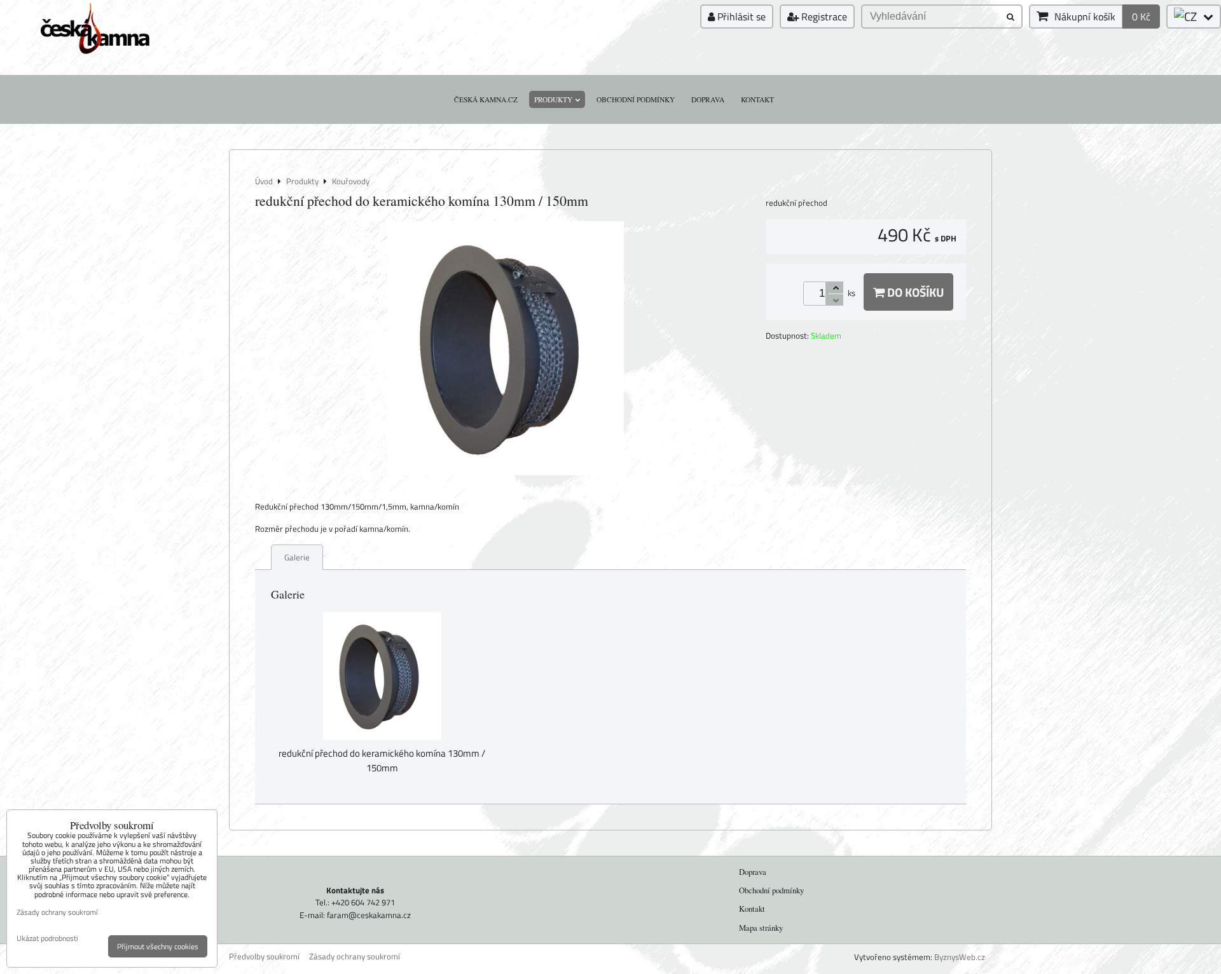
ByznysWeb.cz (959, 956)
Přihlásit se (740, 16)
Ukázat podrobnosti (47, 938)
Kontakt (757, 99)
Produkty (553, 99)
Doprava (707, 99)
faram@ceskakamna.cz (369, 915)
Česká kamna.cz (486, 99)
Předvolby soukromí (264, 956)
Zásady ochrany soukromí (354, 956)
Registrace (823, 16)
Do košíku (914, 292)
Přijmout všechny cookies (157, 946)
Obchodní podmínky (636, 99)
